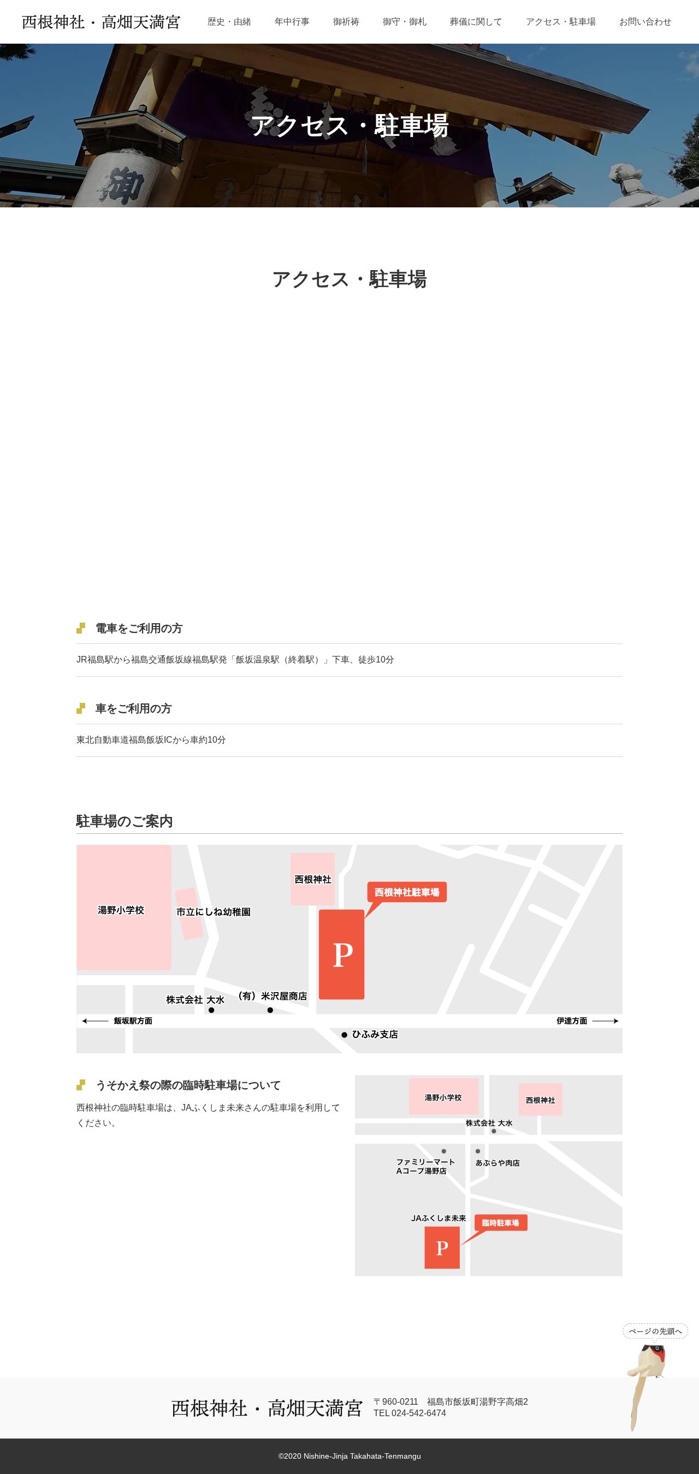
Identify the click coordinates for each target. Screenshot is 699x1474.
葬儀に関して (476, 21)
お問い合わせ (645, 21)
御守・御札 (404, 21)
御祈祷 (346, 21)
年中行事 (292, 21)
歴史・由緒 (229, 21)
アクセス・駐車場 (561, 21)
